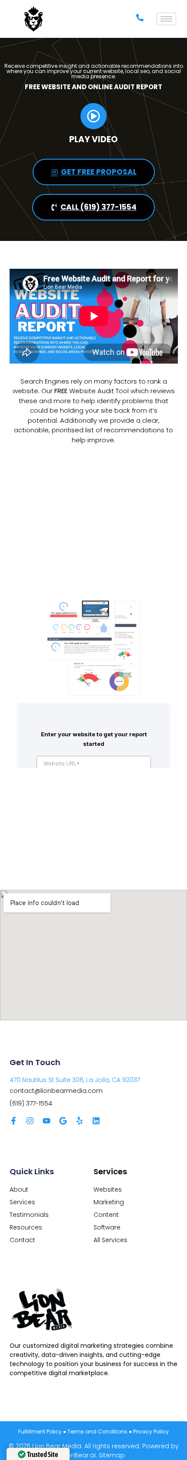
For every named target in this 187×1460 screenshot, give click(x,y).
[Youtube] (46, 1121)
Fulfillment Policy (40, 1431)
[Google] (63, 1121)
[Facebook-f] (13, 1121)
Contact (22, 1240)
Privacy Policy (151, 1431)
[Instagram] (30, 1121)
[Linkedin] (96, 1121)
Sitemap (112, 1455)
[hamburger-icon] (166, 19)
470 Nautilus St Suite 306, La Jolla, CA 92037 (75, 1080)
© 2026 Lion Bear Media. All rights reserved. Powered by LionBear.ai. (94, 1451)
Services (22, 1202)
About (19, 1189)
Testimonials (29, 1214)
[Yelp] (79, 1121)
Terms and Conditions (97, 1431)
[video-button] (93, 116)
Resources (26, 1227)
